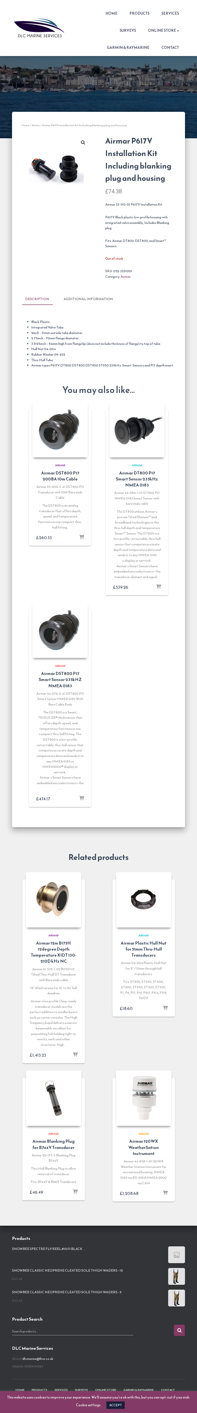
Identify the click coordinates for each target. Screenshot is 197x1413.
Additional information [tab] (88, 299)
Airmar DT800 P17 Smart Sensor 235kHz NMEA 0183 (137, 479)
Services (170, 13)
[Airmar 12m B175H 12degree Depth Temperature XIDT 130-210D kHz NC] (53, 899)
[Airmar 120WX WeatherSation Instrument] (143, 1098)
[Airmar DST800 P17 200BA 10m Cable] (60, 429)
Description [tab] (37, 299)
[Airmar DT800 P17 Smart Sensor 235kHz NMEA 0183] (137, 429)
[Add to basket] (81, 537)
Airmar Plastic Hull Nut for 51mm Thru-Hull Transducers (143, 949)
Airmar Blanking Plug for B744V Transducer (53, 1144)
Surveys (128, 30)
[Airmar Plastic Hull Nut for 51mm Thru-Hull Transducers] (143, 899)
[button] (178, 30)
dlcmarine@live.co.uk (37, 1358)
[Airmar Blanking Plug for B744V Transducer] (53, 1098)
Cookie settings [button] (88, 1405)
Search (179, 1330)
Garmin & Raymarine (128, 47)
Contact (170, 47)
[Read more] (158, 587)
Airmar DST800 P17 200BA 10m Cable (60, 476)
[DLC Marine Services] (40, 28)
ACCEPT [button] (115, 1405)
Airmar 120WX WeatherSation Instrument (143, 1147)
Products (139, 13)
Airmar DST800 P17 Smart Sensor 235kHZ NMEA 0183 (60, 679)
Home (111, 13)
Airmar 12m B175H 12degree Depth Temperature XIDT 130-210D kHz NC (53, 952)
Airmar (35, 125)
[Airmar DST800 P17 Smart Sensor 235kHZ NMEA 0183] (60, 630)
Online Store (162, 30)
